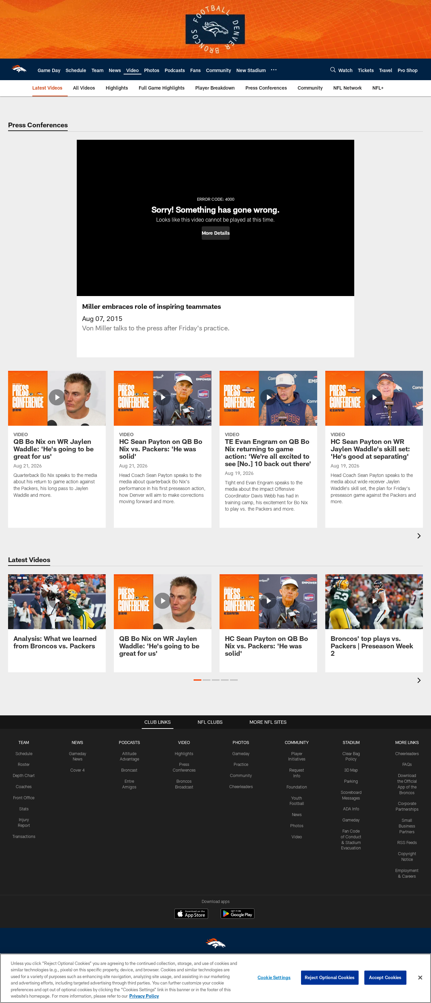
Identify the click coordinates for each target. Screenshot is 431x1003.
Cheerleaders (241, 786)
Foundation (297, 786)
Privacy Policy (144, 996)
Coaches (24, 786)
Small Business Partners (407, 826)
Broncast (129, 770)
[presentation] (420, 536)
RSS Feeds (407, 842)
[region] (215, 978)
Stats (24, 808)
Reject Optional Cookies (330, 977)
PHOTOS (241, 742)
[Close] (420, 977)
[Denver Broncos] (215, 945)
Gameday (241, 753)
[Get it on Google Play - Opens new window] (237, 917)
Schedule (23, 753)
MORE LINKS (407, 742)
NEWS (77, 742)
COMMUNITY (297, 742)
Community (241, 775)
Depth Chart (24, 775)
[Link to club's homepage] (19, 69)
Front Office (23, 797)
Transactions (23, 836)
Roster (24, 764)
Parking (351, 781)
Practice (241, 764)
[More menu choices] (273, 69)
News (297, 814)
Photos (296, 825)
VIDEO (184, 742)
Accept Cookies (385, 977)
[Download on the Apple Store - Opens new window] (191, 914)
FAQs (407, 764)
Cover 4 (77, 770)
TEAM (24, 742)
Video (297, 836)
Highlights (184, 753)
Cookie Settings (274, 977)
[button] (216, 233)
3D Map (351, 770)
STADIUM (351, 742)
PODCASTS (129, 742)
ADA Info (351, 808)
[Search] (333, 69)
